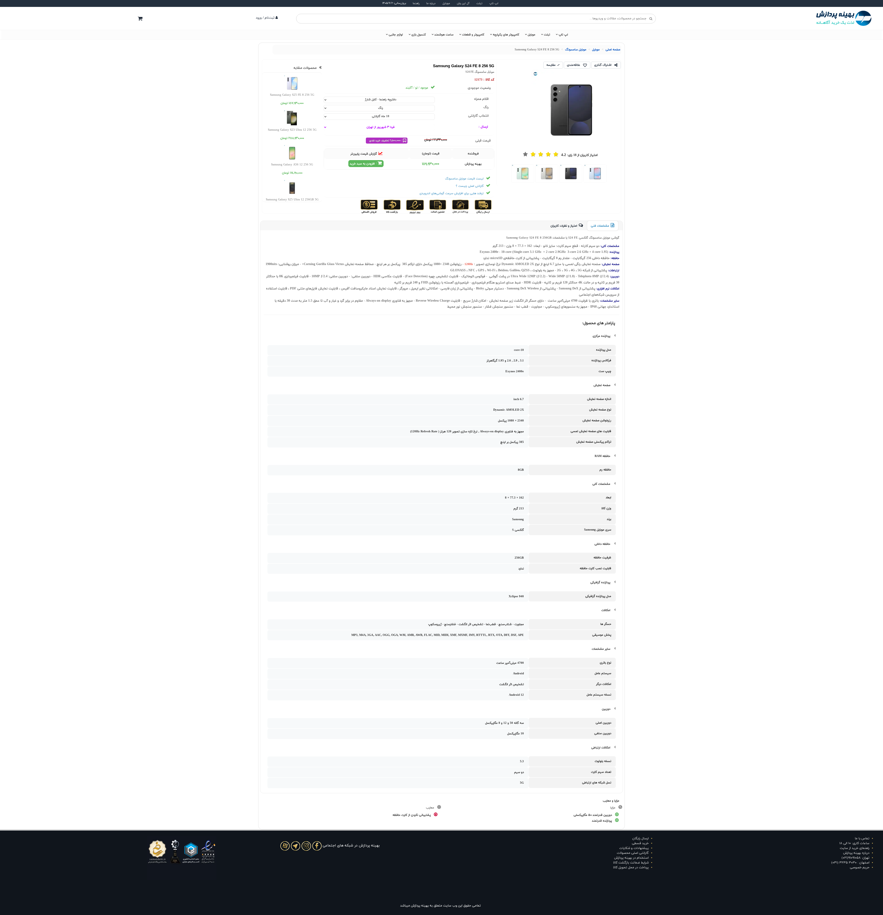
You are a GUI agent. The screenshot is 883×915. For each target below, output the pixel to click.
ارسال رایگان (640, 838)
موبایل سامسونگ (575, 50)
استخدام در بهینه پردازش (631, 858)
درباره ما (431, 3)
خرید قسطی (640, 843)
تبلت (479, 3)
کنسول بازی (418, 35)
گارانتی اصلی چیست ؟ (470, 186)
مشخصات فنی (600, 226)
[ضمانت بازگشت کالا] (391, 206)
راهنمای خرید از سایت (854, 848)
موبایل (446, 3)
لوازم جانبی (396, 35)
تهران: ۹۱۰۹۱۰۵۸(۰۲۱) (855, 858)
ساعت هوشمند (443, 35)
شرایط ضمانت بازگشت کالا (631, 862)
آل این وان (463, 3)
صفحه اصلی (612, 50)
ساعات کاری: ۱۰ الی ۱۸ (854, 843)
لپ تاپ (493, 3)
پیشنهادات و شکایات (634, 848)
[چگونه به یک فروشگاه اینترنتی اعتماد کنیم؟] (414, 206)
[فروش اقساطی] (369, 206)
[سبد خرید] (140, 18)
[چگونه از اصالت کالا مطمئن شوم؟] (437, 206)
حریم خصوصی (859, 867)
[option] (595, 173)
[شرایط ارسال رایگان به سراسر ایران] (482, 206)
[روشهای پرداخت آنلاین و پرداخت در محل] (460, 206)
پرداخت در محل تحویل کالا (631, 867)
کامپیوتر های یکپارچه (506, 35)
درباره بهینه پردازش (856, 853)
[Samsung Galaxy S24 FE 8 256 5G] (595, 173)
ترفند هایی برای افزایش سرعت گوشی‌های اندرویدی (451, 193)
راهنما (416, 3)
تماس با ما (862, 838)
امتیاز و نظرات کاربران (563, 226)
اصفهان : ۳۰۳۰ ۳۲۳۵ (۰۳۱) (850, 862)
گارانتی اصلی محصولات (633, 853)
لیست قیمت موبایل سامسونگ (464, 179)
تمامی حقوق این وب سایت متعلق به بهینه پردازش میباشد (440, 905)
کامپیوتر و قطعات (473, 35)
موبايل (596, 50)
